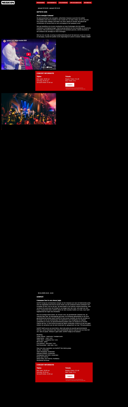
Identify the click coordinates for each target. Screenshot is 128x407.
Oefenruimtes (51, 2)
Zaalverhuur (63, 2)
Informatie (87, 2)
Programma (40, 2)
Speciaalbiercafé (75, 2)
